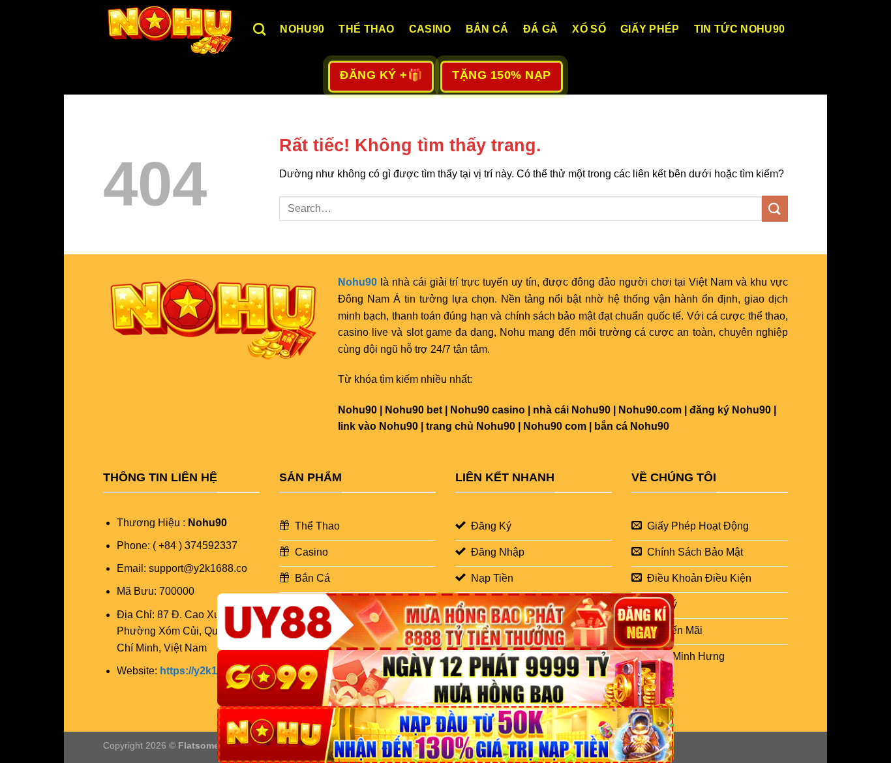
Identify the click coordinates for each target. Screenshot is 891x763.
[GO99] (445, 678)
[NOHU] (445, 734)
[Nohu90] (168, 29)
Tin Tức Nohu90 (739, 29)
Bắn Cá (487, 29)
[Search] (259, 29)
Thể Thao (367, 29)
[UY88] (445, 621)
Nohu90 (302, 29)
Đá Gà (540, 29)
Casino (430, 29)
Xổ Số (589, 29)
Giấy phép (650, 29)
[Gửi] (775, 208)
